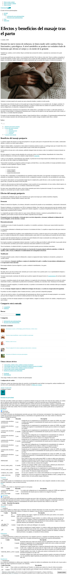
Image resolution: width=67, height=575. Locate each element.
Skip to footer (7, 5)
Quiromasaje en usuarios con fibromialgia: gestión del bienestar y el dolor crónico (21, 328)
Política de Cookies (37, 385)
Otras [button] (2, 483)
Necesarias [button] (3, 409)
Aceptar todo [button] (8, 387)
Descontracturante (13, 130)
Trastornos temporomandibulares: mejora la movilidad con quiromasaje (19, 335)
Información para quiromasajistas (12, 321)
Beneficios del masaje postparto (12, 126)
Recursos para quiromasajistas (11, 322)
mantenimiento (52, 276)
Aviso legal (3, 377)
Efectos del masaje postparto (11, 128)
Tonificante (11, 132)
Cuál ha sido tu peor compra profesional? (14, 369)
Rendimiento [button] (4, 559)
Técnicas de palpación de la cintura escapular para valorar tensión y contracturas (21, 348)
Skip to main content (9, 2)
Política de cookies (12, 377)
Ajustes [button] (2, 387)
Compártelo (7, 307)
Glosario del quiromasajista (25, 377)
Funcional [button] (3, 477)
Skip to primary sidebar (10, 3)
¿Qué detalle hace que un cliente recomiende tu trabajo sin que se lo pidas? (23, 366)
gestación (36, 156)
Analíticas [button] (3, 506)
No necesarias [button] (4, 495)
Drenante (11, 129)
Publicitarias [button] (4, 533)
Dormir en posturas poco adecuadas (13, 370)
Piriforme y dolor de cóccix (11, 341)
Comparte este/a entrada (10, 134)
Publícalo (6, 308)
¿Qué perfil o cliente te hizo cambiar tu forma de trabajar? (19, 364)
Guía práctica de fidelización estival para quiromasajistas (16, 354)
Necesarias (5, 411)
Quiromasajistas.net (6, 7)
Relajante (11, 133)
